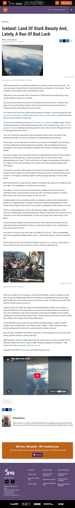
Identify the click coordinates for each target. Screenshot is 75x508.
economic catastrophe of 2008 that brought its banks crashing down (29, 115)
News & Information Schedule (64, 484)
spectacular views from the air (28, 345)
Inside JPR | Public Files (33, 479)
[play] (5, 10)
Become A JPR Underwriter (47, 474)
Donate (67, 3)
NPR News (5, 22)
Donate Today (47, 470)
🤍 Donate (37, 455)
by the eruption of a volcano (40, 122)
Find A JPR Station (63, 470)
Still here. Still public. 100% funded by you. (37, 446)
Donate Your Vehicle (49, 479)
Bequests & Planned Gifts (49, 484)
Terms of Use (32, 474)
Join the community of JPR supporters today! (50, 450)
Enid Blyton (47, 233)
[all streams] (72, 10)
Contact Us (31, 470)
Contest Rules (32, 484)
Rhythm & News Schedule (63, 479)
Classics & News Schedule (63, 474)
